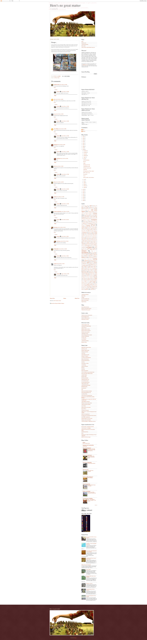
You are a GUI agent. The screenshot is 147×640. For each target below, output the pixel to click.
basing (91, 216)
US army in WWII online (85, 336)
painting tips (89, 261)
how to (83, 244)
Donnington (95, 231)
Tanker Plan (85, 169)
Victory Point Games (84, 283)
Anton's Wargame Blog (86, 484)
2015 (83, 192)
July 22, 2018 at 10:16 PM (60, 182)
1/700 (93, 205)
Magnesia (95, 247)
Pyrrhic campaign (84, 266)
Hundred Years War (88, 244)
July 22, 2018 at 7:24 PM (59, 166)
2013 (83, 195)
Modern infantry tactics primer (86, 407)
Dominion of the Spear (90, 231)
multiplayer (91, 254)
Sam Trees (83, 361)
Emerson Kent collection (85, 306)
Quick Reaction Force (92, 266)
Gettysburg (91, 238)
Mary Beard (84, 248)
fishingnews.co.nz (85, 64)
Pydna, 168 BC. (88, 569)
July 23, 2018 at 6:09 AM (64, 158)
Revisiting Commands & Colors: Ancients (91, 596)
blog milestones (84, 219)
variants (90, 282)
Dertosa (95, 229)
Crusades (83, 297)
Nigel (83, 129)
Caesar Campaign (92, 222)
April (84, 182)
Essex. (82, 433)
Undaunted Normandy (93, 281)
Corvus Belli (94, 227)
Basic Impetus (87, 216)
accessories (91, 208)
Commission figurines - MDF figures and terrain (89, 421)
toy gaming (92, 280)
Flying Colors (94, 236)
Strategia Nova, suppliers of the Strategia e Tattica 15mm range (89, 435)
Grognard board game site (85, 379)
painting (95, 259)
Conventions (90, 227)
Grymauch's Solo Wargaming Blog (88, 445)
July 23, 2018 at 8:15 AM (61, 227)
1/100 (85, 205)
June (84, 179)
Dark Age (92, 228)
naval (90, 255)
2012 (83, 197)
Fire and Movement (93, 235)
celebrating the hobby (87, 224)
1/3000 (90, 205)
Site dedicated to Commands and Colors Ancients (89, 415)
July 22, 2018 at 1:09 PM (59, 99)
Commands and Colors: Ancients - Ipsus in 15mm (91, 559)
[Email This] (64, 76)
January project (87, 245)
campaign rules (84, 223)
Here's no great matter (65, 5)
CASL (82, 224)
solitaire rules (92, 272)
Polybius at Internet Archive (86, 329)
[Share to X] (67, 76)
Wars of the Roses (84, 286)
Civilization (83, 225)
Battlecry (88, 217)
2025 (83, 138)
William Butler (56, 248)
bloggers (89, 219)
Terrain (94, 277)
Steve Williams (56, 128)
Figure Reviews (88, 235)
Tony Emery (56, 227)
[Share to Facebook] (68, 76)
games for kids (84, 238)
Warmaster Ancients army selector (87, 402)
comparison (83, 226)
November (85, 152)
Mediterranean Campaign (91, 248)
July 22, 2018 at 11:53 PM (65, 135)
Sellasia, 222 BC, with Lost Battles (88, 177)
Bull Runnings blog (84, 386)
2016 (83, 190)
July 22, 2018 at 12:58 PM (65, 91)
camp (96, 222)
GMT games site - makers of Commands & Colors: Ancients (89, 412)
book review (85, 221)
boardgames (94, 219)
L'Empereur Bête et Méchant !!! (88, 476)
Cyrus (55, 114)
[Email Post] (63, 76)
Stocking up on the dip (86, 164)
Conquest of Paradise (84, 227)
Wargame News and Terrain (87, 455)
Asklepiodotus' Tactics (85, 333)
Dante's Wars (83, 295)
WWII (92, 288)
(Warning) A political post (87, 167)
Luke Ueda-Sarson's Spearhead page (87, 395)
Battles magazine (93, 217)
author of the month (87, 215)
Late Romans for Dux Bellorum (86, 357)
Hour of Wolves (84, 408)
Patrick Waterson (84, 262)
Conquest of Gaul (94, 226)
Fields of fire (94, 234)
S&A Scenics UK (84, 348)
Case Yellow (94, 223)
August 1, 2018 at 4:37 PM (65, 273)
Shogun (95, 270)
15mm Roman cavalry (86, 166)
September (85, 155)
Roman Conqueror (93, 267)
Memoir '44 (83, 249)
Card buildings (84, 364)
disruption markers (93, 230)
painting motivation (93, 260)
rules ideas (94, 268)
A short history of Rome (85, 340)
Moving (87, 254)
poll (86, 264)
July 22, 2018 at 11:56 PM (65, 151)
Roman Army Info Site (85, 370)
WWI (89, 288)
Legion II (88, 246)
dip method (88, 230)
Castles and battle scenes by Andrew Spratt (88, 372)
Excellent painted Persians (85, 360)
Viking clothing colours (85, 383)
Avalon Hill (92, 215)
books (89, 221)
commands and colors (90, 225)
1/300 (87, 205)
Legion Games (84, 246)
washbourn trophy (94, 286)
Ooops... (84, 163)
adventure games (87, 210)
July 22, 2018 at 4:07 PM (59, 114)
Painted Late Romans (85, 366)
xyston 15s (86, 289)
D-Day (89, 228)
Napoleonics (86, 255)
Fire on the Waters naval (85, 316)
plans (88, 263)
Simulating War (91, 271)
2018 (83, 149)
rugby (86, 268)
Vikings (92, 283)
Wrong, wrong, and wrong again (86, 564)
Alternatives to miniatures (88, 212)
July (84, 158)
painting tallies (84, 261)
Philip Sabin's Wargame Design (86, 347)
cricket (82, 228)
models (95, 252)
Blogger (75, 637)
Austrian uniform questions (91, 463)
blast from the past (94, 218)
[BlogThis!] (65, 76)
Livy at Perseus (84, 339)
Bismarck (83, 367)
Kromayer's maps (84, 342)
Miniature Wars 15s (93, 249)
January (85, 187)
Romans (83, 268)
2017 (83, 189)
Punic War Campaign (93, 265)
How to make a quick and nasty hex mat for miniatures (91, 551)
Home (65, 298)
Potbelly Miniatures (91, 264)
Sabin (88, 269)
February (85, 185)
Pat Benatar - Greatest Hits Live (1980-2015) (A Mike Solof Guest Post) (91, 449)
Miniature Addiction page (85, 350)
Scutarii (84, 270)
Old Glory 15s (84, 257)
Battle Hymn (84, 217)
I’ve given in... (85, 174)
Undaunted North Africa (85, 282)
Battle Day (95, 216)
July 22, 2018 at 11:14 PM (60, 196)
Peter (55, 99)
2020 (83, 146)
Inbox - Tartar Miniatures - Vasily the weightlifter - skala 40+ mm (92, 500)
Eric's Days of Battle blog (85, 298)
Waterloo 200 (84, 287)
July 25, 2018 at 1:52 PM (64, 236)
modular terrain (94, 253)
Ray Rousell (56, 144)
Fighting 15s (83, 235)
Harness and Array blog (85, 300)
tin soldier (84, 279)
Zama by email (84, 42)
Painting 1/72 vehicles (85, 356)
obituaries (94, 256)
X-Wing (95, 288)
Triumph (95, 280)
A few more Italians (86, 160)
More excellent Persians (85, 359)
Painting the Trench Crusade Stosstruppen (91, 485)
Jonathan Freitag (56, 84)
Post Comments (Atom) (57, 300)
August (85, 157)
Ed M (55, 166)
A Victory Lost (87, 208)
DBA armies (84, 229)
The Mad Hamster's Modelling (87, 498)
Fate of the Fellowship (89, 234)
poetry (84, 264)
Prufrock (58, 91)
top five (89, 280)
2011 (83, 198)
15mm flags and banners (85, 294)
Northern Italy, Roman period (86, 309)
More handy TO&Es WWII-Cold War (87, 373)
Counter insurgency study (85, 324)
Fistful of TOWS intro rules (86, 318)
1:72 (54, 77)
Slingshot (95, 271)
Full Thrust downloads (85, 377)
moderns (89, 253)
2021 (83, 144)
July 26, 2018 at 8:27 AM (64, 241)
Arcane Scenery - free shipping (86, 427)
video (89, 283)
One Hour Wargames (91, 257)
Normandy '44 (90, 256)
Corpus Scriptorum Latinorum (86, 404)
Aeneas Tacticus (84, 327)
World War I (94, 287)
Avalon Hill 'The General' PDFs (86, 326)
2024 (83, 139)
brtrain (84, 442)
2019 (83, 147)
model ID (92, 252)
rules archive (89, 268)
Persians (92, 262)
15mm (86, 206)
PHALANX (84, 263)
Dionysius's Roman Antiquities (86, 330)
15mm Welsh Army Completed (90, 471)
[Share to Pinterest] (69, 76)
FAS (82, 389)
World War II (83, 288)
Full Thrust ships (84, 376)
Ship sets (92, 270)
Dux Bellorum (85, 232)
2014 (83, 194)
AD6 (82, 210)
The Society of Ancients (85, 410)
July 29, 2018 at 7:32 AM (60, 263)
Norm (55, 182)
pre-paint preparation (86, 265)
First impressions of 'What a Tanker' (88, 171)
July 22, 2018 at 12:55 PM (63, 84)
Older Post (77, 298)
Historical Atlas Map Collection (86, 308)
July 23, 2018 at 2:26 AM (65, 219)
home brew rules (88, 243)
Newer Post (52, 298)
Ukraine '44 (86, 281)
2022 (83, 143)
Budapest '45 (87, 222)
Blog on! (84, 161)
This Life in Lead (85, 469)
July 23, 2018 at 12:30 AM (65, 211)
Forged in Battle (84, 237)
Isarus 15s (83, 245)
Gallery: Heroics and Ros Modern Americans (88, 47)
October (85, 153)
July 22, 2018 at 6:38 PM (62, 128)
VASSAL (94, 282)
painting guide (86, 260)
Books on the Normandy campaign (87, 390)
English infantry (84, 301)
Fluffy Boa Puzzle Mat (88, 236)
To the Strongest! (94, 279)
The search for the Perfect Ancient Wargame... (91, 537)
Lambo (91, 245)
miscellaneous (85, 252)
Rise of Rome (87, 267)
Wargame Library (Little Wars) (86, 419)
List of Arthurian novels (85, 380)
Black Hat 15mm (88, 218)
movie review (83, 254)
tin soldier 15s (89, 279)
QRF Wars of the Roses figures (86, 437)
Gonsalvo (55, 263)
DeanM (55, 196)
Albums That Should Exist (87, 448)
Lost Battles (89, 247)
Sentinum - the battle (89, 583)
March (85, 184)
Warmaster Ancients (93, 285)
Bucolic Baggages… (90, 477)
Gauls (88, 238)
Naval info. (83, 369)
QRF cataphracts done (86, 172)
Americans (94, 212)
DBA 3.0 (96, 228)
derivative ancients (89, 229)
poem (82, 264)
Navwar (83, 256)
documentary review (84, 231)
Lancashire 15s (95, 245)
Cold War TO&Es (84, 375)
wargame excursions (90, 284)
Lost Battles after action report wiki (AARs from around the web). (89, 400)
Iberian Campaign (93, 244)
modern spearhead (84, 253)
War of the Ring (84, 284)
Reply (55, 87)
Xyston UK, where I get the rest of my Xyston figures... (88, 430)
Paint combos (84, 45)
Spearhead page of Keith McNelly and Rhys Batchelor (88, 397)
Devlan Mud (83, 230)
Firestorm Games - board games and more (88, 426)
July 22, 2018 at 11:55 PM (65, 106)
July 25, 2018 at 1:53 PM (64, 255)
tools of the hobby (85, 280)
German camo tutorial (85, 351)
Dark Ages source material (85, 331)
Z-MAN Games (92, 289)
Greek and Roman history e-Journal (87, 334)
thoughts (96, 278)
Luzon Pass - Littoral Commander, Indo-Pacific (91, 544)
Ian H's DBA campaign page (86, 416)
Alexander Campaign (91, 211)
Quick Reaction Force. (85, 431)
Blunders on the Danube (86, 491)
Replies (56, 89)
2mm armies (94, 206)
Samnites (91, 269)
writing (87, 288)
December (85, 150)
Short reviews (84, 271)
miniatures (84, 251)
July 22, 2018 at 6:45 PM (61, 144)
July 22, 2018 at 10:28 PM (65, 189)
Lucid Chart (83, 353)
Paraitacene (94, 261)
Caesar (84, 175)
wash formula (89, 286)
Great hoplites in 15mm (85, 363)
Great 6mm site (84, 388)
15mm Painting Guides (85, 44)
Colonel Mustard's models (85, 354)
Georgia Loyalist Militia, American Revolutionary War (92, 492)
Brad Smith (83, 222)
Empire (93, 232)
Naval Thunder (94, 255)
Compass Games (88, 226)
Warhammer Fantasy (87, 285)
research (83, 267)
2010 (83, 200)
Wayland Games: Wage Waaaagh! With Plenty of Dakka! (91, 457)
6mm (87, 207)
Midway (88, 249)
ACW (95, 208)
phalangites (95, 262)
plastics (91, 263)
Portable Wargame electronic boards (87, 418)
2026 (83, 136)
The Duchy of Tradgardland (87, 462)
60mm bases (83, 207)
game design (94, 237)
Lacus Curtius (84, 405)
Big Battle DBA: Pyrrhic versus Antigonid (91, 576)
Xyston (82, 289)
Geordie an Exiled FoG (57, 211)
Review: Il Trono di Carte (86, 443)
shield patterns (88, 270)
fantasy (84, 234)
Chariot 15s (93, 224)
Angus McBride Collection (86, 401)
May (84, 181)
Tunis (82, 281)
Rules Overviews (84, 269)
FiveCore (83, 236)
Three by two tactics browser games (87, 315)
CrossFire (86, 228)
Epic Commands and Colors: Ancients (90, 590)
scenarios (95, 269)
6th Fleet (91, 207)
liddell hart (92, 246)
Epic (86, 233)
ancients (95, 214)
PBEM (88, 262)
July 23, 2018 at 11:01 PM (63, 248)
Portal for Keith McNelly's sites (86, 392)
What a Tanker (57, 77)
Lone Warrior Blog (84, 393)
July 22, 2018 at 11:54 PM (65, 121)
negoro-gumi (86, 256)
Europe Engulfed (94, 233)
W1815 (95, 283)
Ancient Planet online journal (86, 385)
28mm (90, 206)
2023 (83, 141)
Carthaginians (90, 223)
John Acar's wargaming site (86, 414)
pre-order (96, 264)
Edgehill (90, 232)
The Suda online (84, 337)
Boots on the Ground (94, 221)
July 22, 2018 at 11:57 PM (65, 174)
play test (95, 263)
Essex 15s (89, 233)
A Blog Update (85, 446)
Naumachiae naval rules (85, 319)
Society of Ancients (85, 272)
